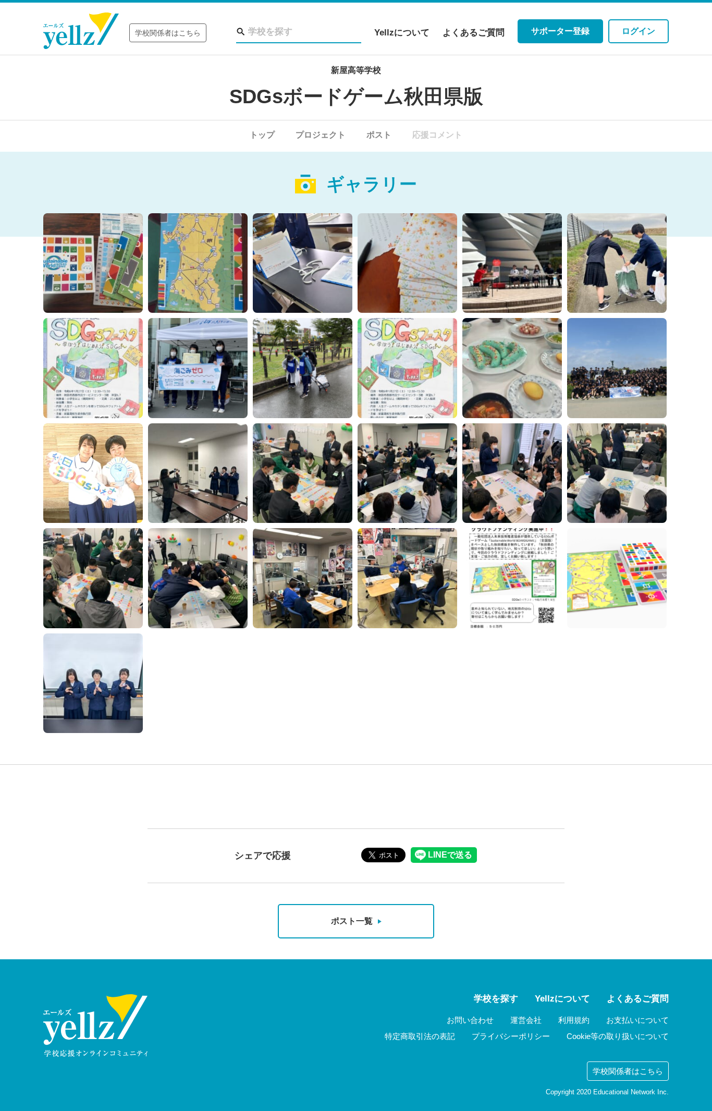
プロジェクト (321, 134)
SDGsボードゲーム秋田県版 (356, 96)
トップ (262, 134)
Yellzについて (401, 33)
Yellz (81, 31)
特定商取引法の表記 (420, 1036)
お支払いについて (637, 1020)
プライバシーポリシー (511, 1036)
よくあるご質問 (474, 33)
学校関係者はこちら (168, 33)
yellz (95, 1025)
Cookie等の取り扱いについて (618, 1036)
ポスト (378, 134)
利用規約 (574, 1020)
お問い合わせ (470, 1020)
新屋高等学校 (356, 70)
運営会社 (526, 1020)
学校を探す (496, 999)
